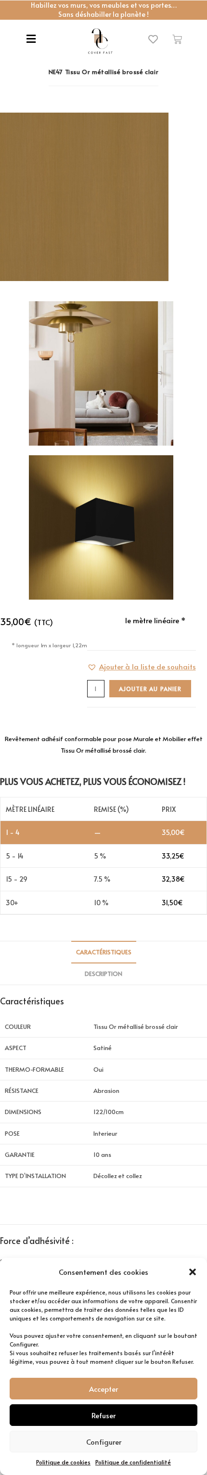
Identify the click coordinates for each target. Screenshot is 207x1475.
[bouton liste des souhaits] (153, 39)
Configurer (103, 1442)
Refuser (103, 1415)
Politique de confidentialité (133, 1462)
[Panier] (177, 39)
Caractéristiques (103, 952)
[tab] (103, 952)
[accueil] (100, 41)
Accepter (103, 1389)
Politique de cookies (63, 1462)
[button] (192, 1272)
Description (103, 973)
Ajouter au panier (150, 689)
